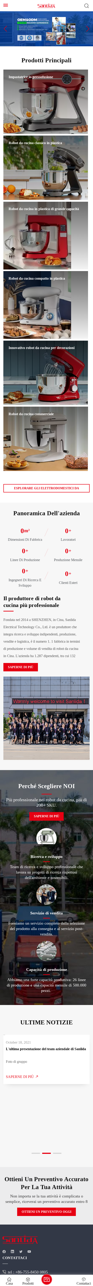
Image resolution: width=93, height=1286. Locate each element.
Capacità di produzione (46, 969)
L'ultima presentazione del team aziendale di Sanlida (46, 1049)
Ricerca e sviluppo (46, 856)
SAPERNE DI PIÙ (20, 667)
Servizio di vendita (46, 913)
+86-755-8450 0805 (31, 1272)
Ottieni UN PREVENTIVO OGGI (46, 1211)
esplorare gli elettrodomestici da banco (46, 490)
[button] (5, 29)
